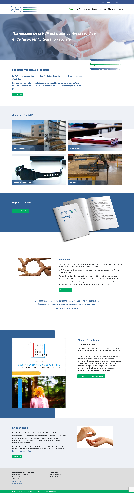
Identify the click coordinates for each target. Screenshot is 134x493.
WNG (56, 491)
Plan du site (119, 2)
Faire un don (17, 457)
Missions (87, 9)
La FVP (78, 9)
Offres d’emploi (106, 2)
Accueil (71, 9)
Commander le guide (97, 376)
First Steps (46, 491)
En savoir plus (18, 94)
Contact (120, 9)
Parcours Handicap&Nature (21, 451)
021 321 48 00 (16, 481)
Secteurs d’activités (99, 9)
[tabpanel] (67, 305)
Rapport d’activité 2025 (21, 211)
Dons (113, 2)
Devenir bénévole (65, 290)
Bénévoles (111, 9)
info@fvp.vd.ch (17, 483)
